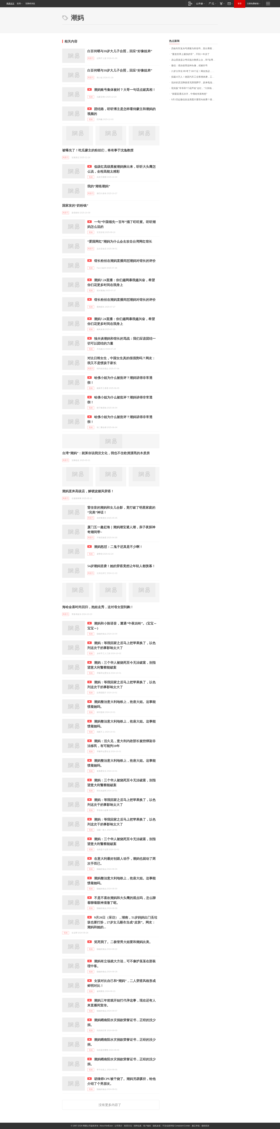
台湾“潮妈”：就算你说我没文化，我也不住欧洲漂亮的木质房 (106, 453)
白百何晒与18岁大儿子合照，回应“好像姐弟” (119, 51)
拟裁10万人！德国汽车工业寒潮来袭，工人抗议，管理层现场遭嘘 (194, 77)
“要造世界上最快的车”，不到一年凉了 (190, 54)
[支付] (222, 3)
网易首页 (10, 3)
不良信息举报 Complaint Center (176, 1126)
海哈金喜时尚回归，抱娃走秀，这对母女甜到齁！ (98, 607)
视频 (91, 97)
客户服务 (147, 1126)
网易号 (91, 58)
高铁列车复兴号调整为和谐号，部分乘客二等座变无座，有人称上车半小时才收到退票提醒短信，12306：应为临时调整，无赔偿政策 (194, 48)
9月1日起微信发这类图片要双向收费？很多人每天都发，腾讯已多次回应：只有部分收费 (194, 99)
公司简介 (118, 1126)
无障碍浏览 (30, 3)
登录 (240, 3)
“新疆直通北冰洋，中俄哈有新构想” (189, 94)
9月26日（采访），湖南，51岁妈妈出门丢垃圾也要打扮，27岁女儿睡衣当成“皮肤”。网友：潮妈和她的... (122, 922)
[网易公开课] (200, 3)
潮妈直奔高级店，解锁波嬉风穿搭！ (88, 491)
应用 (19, 3)
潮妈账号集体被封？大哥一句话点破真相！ (125, 89)
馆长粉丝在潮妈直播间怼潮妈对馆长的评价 (125, 260)
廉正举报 (196, 1126)
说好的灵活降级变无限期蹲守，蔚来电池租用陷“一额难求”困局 (194, 82)
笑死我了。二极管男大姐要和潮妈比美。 (123, 942)
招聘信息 (137, 1126)
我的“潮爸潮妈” (98, 186)
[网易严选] (212, 3)
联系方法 (128, 1126)
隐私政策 (157, 1126)
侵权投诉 (205, 1126)
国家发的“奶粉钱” (75, 205)
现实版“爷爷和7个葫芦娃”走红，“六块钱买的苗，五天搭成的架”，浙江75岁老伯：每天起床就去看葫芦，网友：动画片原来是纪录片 (194, 88)
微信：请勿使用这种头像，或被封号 (189, 65)
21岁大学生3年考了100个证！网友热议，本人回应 (194, 71)
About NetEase (106, 1126)
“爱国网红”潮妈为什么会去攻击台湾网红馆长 (119, 241)
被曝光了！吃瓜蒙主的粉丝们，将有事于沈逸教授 (98, 150)
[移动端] (190, 3)
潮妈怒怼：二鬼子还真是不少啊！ (118, 546)
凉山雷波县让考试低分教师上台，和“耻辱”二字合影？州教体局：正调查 (194, 60)
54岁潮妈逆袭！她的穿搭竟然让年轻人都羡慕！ (121, 566)
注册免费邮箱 (253, 3)
